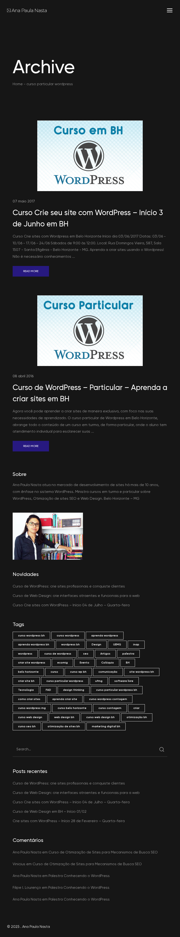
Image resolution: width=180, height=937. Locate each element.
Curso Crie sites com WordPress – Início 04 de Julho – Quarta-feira (71, 605)
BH (128, 662)
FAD (48, 690)
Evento (84, 662)
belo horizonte (28, 671)
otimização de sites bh (64, 726)
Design (96, 644)
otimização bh (137, 717)
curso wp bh (78, 671)
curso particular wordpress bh (116, 690)
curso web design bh (100, 717)
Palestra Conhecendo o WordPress (79, 875)
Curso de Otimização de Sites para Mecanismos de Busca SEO (103, 852)
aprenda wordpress (104, 635)
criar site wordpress (31, 662)
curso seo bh (27, 726)
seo (85, 653)
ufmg (98, 681)
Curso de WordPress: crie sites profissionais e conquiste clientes (69, 586)
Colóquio (107, 662)
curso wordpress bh (31, 635)
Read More (30, 271)
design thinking (73, 690)
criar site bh (26, 681)
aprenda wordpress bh (33, 644)
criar (136, 708)
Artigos (105, 653)
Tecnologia (26, 690)
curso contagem (109, 708)
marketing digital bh (106, 726)
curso (54, 671)
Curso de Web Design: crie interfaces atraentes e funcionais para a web (76, 595)
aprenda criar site (64, 699)
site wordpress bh (141, 671)
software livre (123, 681)
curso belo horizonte (72, 708)
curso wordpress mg (32, 708)
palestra (128, 653)
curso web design (30, 717)
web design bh (64, 717)
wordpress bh (70, 644)
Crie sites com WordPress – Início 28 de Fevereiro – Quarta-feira (69, 821)
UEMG (117, 644)
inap (136, 644)
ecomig (62, 662)
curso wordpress (68, 635)
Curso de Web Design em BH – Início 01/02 (49, 811)
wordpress (25, 653)
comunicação (107, 671)
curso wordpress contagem (108, 699)
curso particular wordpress (64, 681)
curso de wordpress (57, 653)
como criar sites (29, 699)
